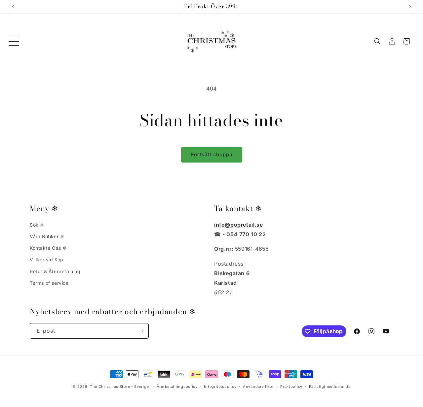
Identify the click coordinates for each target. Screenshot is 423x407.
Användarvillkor (258, 386)
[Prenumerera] (141, 331)
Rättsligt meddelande (330, 386)
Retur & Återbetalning (55, 271)
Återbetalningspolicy (177, 386)
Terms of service (49, 283)
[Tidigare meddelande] (13, 6)
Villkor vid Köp (46, 260)
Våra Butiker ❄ (47, 236)
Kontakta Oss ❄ (48, 248)
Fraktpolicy (291, 386)
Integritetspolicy (220, 386)
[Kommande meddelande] (410, 6)
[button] (14, 41)
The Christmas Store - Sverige (119, 386)
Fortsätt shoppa (211, 154)
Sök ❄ (37, 225)
